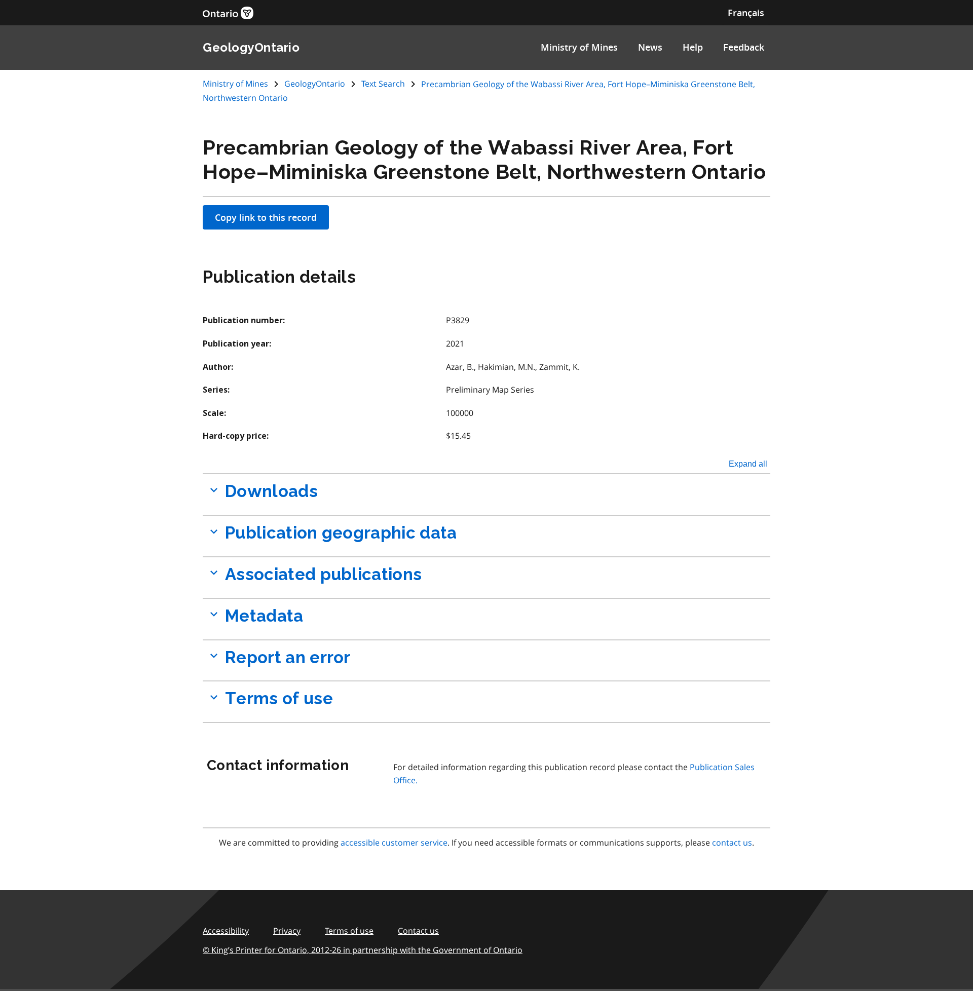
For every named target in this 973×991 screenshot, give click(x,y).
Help (693, 47)
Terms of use (349, 930)
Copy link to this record (266, 217)
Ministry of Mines (579, 47)
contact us (732, 842)
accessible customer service (394, 842)
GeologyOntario (314, 83)
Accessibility (226, 930)
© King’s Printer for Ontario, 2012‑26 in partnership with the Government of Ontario (362, 950)
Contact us (418, 930)
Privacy (287, 930)
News (650, 47)
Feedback (743, 47)
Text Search (383, 83)
